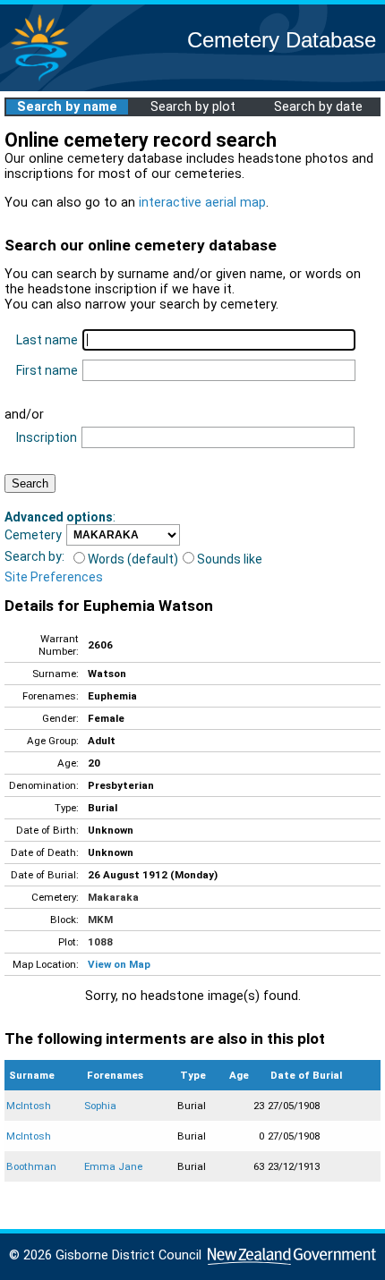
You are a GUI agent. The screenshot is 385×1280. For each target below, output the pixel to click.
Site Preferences (53, 577)
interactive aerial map (202, 202)
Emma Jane (113, 1166)
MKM (100, 919)
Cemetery (33, 535)
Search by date (318, 106)
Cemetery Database (281, 40)
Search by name (67, 106)
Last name (47, 340)
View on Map (119, 964)
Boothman (31, 1166)
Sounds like (229, 559)
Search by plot (192, 106)
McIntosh (28, 1105)
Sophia (100, 1105)
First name (47, 370)
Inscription (46, 437)
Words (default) (133, 559)
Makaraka (113, 897)
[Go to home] (39, 80)
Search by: (34, 556)
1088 (100, 942)
